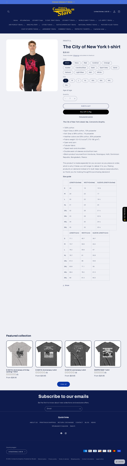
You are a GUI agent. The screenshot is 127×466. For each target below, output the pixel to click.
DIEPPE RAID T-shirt (102, 370)
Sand (115, 67)
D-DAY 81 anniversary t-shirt (75, 370)
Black (67, 63)
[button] (8, 11)
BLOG (87, 422)
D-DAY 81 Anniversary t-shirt (46, 370)
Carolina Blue (81, 67)
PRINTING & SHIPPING (48, 422)
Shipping (76, 55)
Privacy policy (53, 459)
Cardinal (95, 63)
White (99, 72)
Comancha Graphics (17, 458)
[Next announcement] (120, 2)
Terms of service (64, 459)
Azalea (67, 67)
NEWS (93, 422)
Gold (93, 67)
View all (63, 384)
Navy (77, 63)
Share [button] (67, 285)
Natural (68, 72)
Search (72, 426)
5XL (66, 85)
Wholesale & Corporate (60, 426)
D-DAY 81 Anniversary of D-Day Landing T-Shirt (17, 371)
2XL (93, 80)
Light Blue (80, 72)
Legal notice (100, 459)
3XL (101, 80)
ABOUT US (34, 422)
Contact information (88, 459)
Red (85, 63)
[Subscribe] (80, 408)
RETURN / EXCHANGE (66, 422)
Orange (107, 63)
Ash (90, 72)
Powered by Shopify (30, 458)
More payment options (86, 117)
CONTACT (79, 422)
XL (85, 80)
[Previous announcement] (7, 2)
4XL (109, 80)
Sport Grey (104, 67)
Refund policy (42, 459)
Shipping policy (75, 459)
